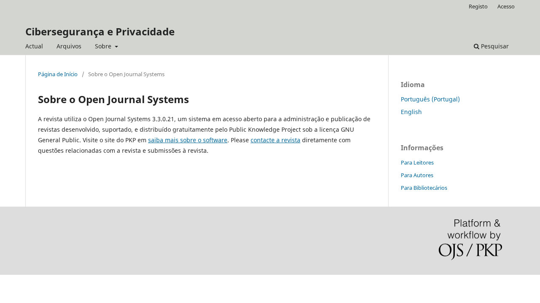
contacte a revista (275, 140)
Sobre (104, 46)
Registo (478, 6)
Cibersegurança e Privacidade (100, 31)
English (411, 112)
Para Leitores (417, 162)
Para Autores (417, 175)
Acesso (506, 6)
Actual (34, 46)
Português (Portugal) (430, 99)
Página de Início (58, 74)
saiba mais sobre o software (187, 140)
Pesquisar (494, 46)
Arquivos (69, 46)
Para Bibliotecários (424, 187)
